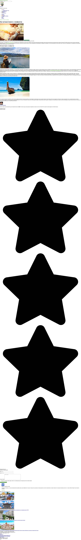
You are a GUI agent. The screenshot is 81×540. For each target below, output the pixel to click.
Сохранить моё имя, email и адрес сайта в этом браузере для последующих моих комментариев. (16, 480)
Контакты (1, 534)
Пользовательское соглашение (5, 536)
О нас (1, 533)
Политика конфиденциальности (5, 535)
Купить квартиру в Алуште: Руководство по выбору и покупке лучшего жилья (12, 520)
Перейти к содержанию (4, 0)
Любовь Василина (3, 105)
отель (14, 69)
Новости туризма (26, 40)
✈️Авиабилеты (4, 11)
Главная (3, 14)
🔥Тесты (3, 15)
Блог (2, 17)
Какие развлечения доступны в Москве (6, 500)
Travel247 (1, 6)
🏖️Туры (3, 9)
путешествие (11, 42)
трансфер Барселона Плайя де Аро (55, 70)
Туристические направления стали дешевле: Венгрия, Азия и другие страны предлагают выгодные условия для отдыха (19, 530)
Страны (3, 16)
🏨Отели (3, 12)
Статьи (3, 18)
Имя (1, 471)
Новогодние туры (6, 10)
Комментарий (2, 479)
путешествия (8, 43)
